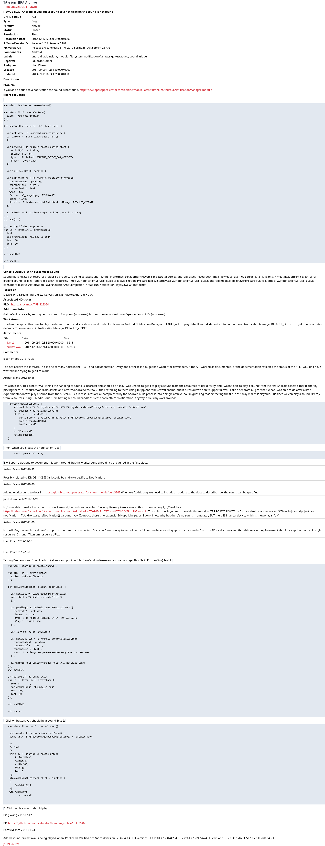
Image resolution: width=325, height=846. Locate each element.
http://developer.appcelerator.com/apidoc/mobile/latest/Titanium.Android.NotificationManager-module (146, 90)
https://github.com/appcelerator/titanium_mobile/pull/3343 (82, 492)
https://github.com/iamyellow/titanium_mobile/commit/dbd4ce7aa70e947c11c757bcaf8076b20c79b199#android (75, 511)
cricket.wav (14, 347)
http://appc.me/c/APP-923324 (30, 304)
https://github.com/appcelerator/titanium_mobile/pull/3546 (46, 823)
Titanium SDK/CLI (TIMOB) (20, 7)
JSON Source (11, 844)
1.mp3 (11, 342)
